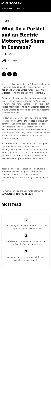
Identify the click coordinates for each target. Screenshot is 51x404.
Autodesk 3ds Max (36, 90)
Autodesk (12, 61)
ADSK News (6, 9)
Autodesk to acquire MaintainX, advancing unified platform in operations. (26, 243)
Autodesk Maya (8, 93)
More (18, 8)
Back (7, 21)
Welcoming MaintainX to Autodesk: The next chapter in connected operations (26, 227)
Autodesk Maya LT (37, 93)
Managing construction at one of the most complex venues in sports (26, 258)
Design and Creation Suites (14, 90)
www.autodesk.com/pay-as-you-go (18, 194)
